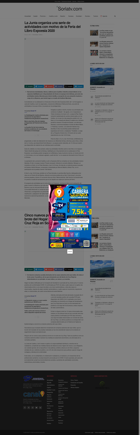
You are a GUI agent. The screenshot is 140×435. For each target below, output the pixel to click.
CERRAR (70, 251)
